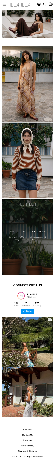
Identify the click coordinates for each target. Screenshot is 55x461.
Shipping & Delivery (27, 451)
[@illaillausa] (21, 296)
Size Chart (27, 440)
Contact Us (27, 435)
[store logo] (27, 4)
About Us (27, 429)
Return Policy (27, 445)
